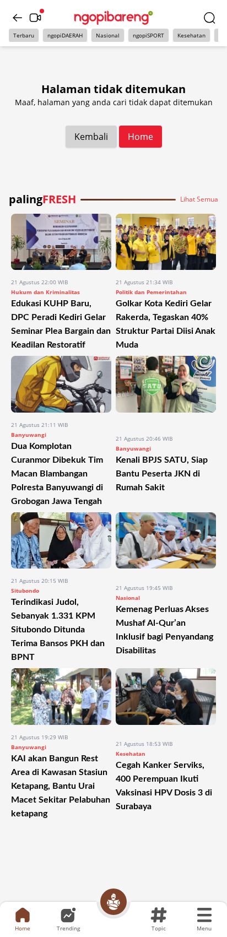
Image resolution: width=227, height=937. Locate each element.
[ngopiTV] (35, 17)
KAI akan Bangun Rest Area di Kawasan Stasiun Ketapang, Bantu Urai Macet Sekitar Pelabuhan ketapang (60, 786)
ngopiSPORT (148, 35)
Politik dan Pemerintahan (151, 292)
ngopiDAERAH (65, 35)
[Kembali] (17, 17)
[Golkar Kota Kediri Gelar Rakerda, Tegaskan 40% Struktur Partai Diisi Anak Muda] (166, 242)
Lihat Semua (199, 199)
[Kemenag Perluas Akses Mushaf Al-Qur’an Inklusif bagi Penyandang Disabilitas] (166, 544)
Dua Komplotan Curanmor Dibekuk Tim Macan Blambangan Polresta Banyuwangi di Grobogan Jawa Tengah (57, 474)
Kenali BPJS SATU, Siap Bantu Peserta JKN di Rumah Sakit (162, 474)
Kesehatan (191, 35)
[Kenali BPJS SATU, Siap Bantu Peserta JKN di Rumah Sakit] (166, 391)
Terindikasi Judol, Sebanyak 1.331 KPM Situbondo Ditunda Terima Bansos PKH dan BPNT (58, 630)
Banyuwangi (28, 434)
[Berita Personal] (113, 902)
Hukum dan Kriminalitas (45, 292)
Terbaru (23, 35)
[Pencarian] (209, 17)
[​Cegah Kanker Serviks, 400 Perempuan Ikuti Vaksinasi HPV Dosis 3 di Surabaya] (166, 700)
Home (140, 137)
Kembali (91, 137)
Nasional (108, 35)
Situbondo (25, 590)
